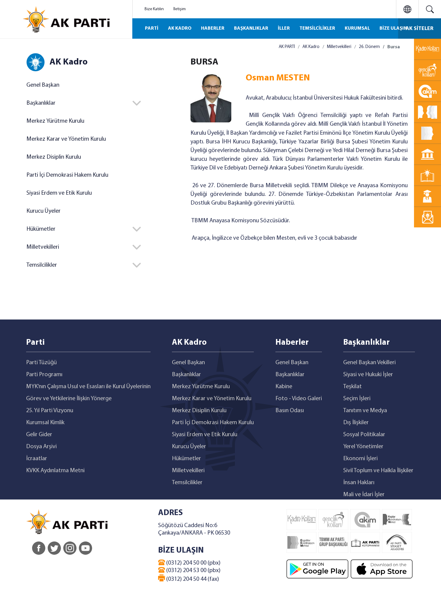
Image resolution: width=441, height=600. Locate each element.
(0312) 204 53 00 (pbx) (192, 571)
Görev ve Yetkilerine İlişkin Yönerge (69, 399)
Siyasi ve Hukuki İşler (368, 375)
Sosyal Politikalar (364, 435)
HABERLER (212, 28)
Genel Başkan (42, 85)
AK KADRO (179, 28)
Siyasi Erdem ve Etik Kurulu (59, 193)
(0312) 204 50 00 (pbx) (192, 563)
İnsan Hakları (358, 483)
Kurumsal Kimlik (45, 423)
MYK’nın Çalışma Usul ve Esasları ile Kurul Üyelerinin (88, 387)
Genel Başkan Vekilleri (369, 363)
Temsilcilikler (187, 483)
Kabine (283, 387)
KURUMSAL (357, 28)
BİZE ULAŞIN (393, 28)
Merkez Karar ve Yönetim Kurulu (66, 139)
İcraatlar (36, 459)
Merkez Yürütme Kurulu (55, 121)
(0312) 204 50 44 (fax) (192, 579)
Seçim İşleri (356, 399)
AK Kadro (311, 47)
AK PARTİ (287, 47)
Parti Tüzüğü (41, 363)
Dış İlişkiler (356, 423)
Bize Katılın (154, 9)
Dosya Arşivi (41, 447)
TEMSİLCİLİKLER (317, 28)
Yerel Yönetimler (363, 447)
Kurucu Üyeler (43, 211)
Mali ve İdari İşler (364, 495)
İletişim (179, 9)
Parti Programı (44, 375)
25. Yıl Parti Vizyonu (49, 411)
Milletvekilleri (339, 47)
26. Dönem (369, 47)
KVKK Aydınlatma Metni (55, 471)
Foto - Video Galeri (298, 399)
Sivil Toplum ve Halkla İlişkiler (378, 471)
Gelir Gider (39, 435)
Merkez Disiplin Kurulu (53, 157)
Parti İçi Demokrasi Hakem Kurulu (67, 175)
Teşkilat (352, 387)
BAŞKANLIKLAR (251, 28)
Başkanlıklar (186, 375)
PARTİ (151, 28)
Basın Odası (289, 411)
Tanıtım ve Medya (365, 411)
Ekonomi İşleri (360, 459)
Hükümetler (186, 459)
